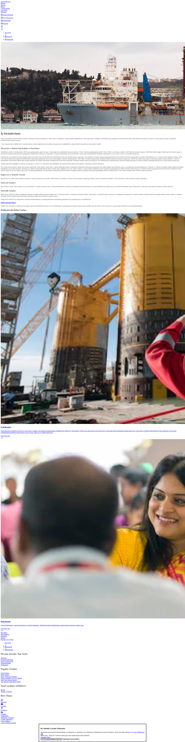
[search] (92, 27)
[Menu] (92, 29)
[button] (92, 12)
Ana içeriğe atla (5, 1)
